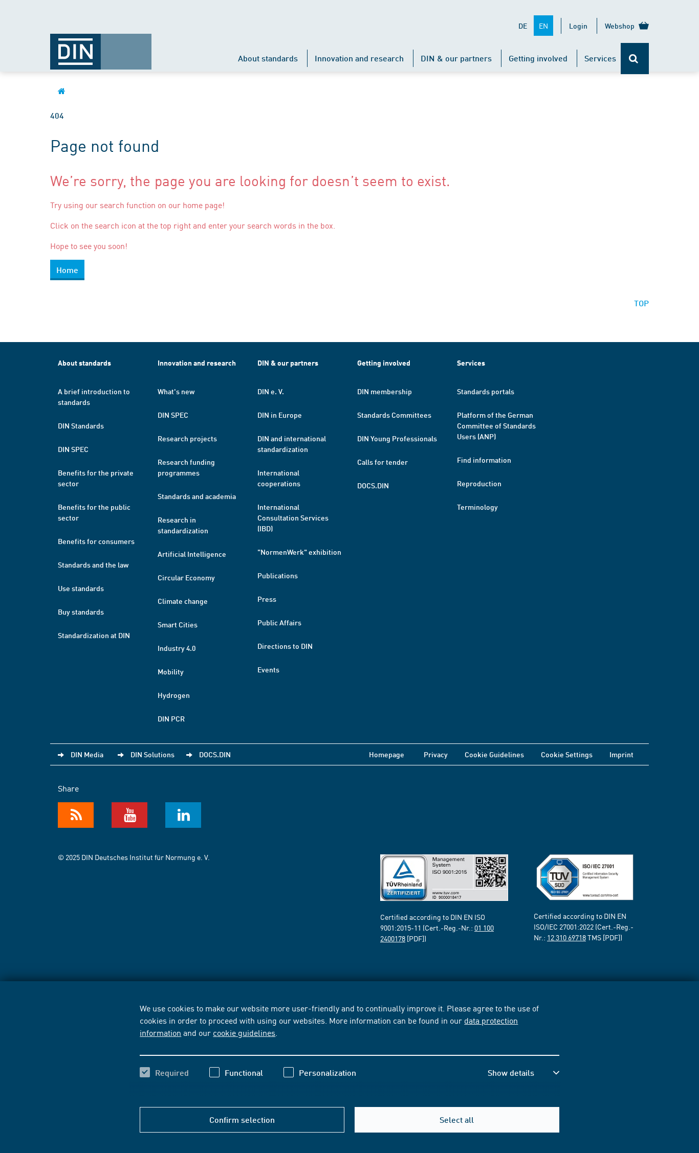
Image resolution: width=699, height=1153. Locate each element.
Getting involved (538, 58)
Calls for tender (382, 461)
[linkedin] (183, 815)
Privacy (436, 754)
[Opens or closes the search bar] (635, 58)
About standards (268, 58)
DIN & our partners (456, 58)
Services (600, 58)
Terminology (477, 506)
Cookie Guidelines (494, 754)
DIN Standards (81, 425)
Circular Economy (186, 577)
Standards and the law (93, 564)
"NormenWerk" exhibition (299, 551)
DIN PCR (171, 718)
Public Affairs (279, 622)
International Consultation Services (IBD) (293, 517)
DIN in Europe (279, 414)
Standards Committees (394, 414)
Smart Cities (178, 624)
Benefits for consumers (96, 541)
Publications (277, 575)
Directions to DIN (285, 645)
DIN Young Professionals (397, 438)
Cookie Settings (567, 754)
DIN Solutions (152, 754)
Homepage (386, 754)
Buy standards (81, 611)
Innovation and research (359, 58)
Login (578, 25)
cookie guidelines (244, 1032)
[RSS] (76, 815)
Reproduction (479, 483)
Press (266, 598)
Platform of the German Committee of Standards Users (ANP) (496, 425)
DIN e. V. (270, 391)
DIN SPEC (73, 449)
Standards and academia (197, 496)
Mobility (171, 671)
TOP (641, 303)
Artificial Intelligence (192, 553)
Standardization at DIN (94, 635)
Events (268, 669)
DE (522, 25)
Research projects (187, 438)
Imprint (621, 754)
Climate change (183, 600)
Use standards (81, 588)
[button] (523, 1073)
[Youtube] (129, 815)
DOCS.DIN (373, 485)
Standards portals (485, 391)
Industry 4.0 (176, 647)
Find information (484, 459)
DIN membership (384, 391)
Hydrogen (174, 694)
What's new (176, 391)
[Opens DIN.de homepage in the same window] (100, 46)
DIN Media (87, 754)
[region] (349, 1049)
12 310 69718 (566, 937)
